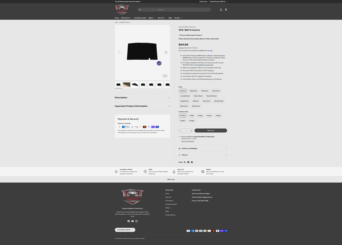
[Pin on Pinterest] (192, 162)
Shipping (181, 48)
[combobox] (174, 10)
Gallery (150, 18)
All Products (125, 18)
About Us (161, 18)
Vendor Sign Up (170, 215)
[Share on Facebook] (188, 162)
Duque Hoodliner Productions (187, 27)
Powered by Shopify (139, 238)
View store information (187, 141)
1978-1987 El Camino (125, 22)
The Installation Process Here (203, 65)
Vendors (177, 18)
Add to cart (210, 130)
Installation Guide (140, 18)
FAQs (170, 18)
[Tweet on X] (184, 162)
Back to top (171, 179)
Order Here (203, 1)
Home (117, 18)
